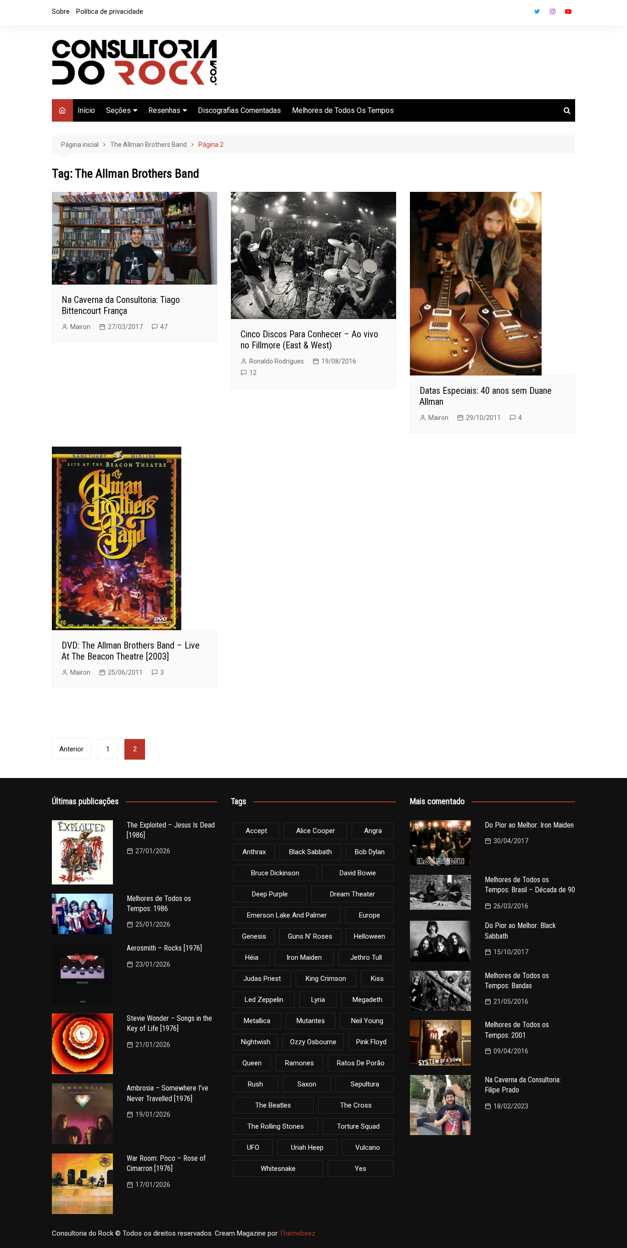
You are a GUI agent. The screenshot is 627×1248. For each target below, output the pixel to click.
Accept (256, 831)
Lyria (318, 1000)
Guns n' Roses (310, 936)
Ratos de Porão (361, 1063)
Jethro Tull (366, 957)
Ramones (299, 1063)
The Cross (356, 1105)
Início (86, 110)
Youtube (568, 11)
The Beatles (273, 1105)
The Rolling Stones (275, 1126)
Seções (118, 110)
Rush (255, 1084)
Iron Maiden (304, 957)
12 (253, 372)
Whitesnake (278, 1168)
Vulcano (367, 1147)
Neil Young (367, 1021)
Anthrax (254, 852)
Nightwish (255, 1042)
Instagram (553, 11)
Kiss (377, 978)
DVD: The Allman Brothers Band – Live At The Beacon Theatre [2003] (131, 651)
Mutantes (311, 1021)
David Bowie (358, 873)
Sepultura (365, 1084)
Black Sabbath (310, 852)
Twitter (537, 11)
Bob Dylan (370, 852)
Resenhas (164, 110)
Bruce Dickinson (275, 873)
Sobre (61, 11)
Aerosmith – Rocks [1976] (164, 948)
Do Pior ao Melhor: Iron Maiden (529, 825)
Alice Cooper (315, 831)
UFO (253, 1147)
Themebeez (297, 1233)
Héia (251, 957)
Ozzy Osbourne (313, 1042)
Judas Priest (262, 978)
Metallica (257, 1021)
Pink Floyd (371, 1042)
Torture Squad (358, 1126)
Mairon (80, 326)
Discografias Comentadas (239, 110)
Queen (252, 1063)
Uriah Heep (307, 1147)
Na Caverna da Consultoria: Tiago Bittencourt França (121, 305)
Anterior (71, 749)
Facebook (521, 14)
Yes (360, 1168)
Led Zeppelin (264, 1000)
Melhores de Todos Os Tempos (343, 110)
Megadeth (367, 1000)
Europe (369, 915)
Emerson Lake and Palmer (287, 915)
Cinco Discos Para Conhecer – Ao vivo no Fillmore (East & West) (309, 340)
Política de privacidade (109, 11)
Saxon (306, 1084)
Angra (373, 831)
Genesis (254, 936)
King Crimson (326, 978)
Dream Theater (352, 894)
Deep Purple (270, 894)
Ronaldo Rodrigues (276, 361)
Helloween (369, 936)
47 (164, 326)
